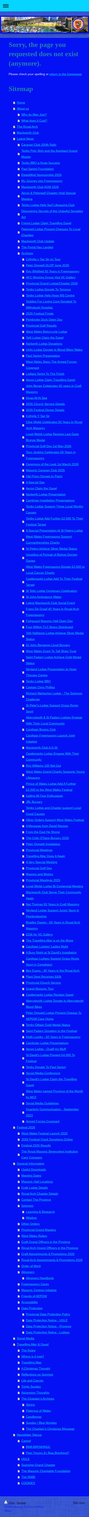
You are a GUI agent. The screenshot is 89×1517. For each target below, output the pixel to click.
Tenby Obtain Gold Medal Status (48, 1025)
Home (21, 102)
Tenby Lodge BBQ (38, 681)
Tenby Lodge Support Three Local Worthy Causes (54, 509)
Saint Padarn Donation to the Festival (51, 1031)
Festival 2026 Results (36, 1145)
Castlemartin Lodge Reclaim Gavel (49, 994)
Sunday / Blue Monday (41, 1422)
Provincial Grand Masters (38, 1230)
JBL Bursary (34, 801)
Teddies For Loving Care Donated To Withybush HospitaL (51, 304)
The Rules (28, 1350)
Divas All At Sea (36, 398)
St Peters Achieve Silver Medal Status (51, 548)
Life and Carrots (32, 1380)
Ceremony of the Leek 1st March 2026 (52, 464)
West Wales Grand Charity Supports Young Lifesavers (55, 774)
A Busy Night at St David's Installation (51, 952)
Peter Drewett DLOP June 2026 (47, 265)
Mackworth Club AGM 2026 (40, 187)
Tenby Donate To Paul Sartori (46, 1067)
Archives (27, 253)
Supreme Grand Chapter (38, 1465)
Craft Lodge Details (34, 1187)
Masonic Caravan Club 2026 (45, 470)
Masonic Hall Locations (37, 1181)
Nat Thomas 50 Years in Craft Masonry (52, 904)
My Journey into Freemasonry (41, 181)
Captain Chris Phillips (40, 687)
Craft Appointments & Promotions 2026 (48, 1254)
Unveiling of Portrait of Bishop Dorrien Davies (51, 557)
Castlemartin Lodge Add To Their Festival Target (54, 581)
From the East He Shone (43, 832)
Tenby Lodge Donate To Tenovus (48, 289)
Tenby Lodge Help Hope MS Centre (50, 295)
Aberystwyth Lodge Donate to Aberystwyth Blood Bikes (55, 1003)
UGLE (25, 1459)
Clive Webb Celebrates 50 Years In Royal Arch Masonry (54, 425)
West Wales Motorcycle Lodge (46, 331)
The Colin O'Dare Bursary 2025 (47, 838)
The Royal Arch (27, 126)
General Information (30, 1163)
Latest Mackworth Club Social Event (50, 603)
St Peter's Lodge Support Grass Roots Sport (52, 708)
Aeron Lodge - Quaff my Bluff (46, 1049)
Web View (79, 1502)
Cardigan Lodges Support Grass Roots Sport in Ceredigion (52, 961)
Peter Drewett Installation (43, 844)
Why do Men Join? (34, 114)
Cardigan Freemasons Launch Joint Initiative (50, 738)
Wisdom (31, 1217)
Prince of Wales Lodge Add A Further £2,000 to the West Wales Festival (51, 786)
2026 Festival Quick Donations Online (47, 1139)
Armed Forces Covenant (42, 1121)
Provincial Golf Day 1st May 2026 (48, 446)
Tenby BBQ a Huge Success (40, 162)
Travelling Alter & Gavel (33, 1344)
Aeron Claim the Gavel (41, 488)
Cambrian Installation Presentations (50, 500)
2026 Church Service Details (45, 404)
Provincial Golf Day (39, 868)
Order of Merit (31, 1266)
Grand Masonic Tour (40, 988)
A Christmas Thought (35, 1368)
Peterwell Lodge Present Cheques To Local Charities (50, 232)
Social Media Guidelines (42, 1103)
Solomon (27, 1205)
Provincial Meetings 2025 (43, 880)
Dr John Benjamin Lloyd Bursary (48, 645)
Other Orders (30, 1223)
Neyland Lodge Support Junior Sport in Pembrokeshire (52, 913)
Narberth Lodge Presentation (46, 494)
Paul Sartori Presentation (43, 355)
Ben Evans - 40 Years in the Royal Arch (52, 970)
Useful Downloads (33, 1169)
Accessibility (29, 1302)
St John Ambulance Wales (43, 597)
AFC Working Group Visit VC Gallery (51, 277)
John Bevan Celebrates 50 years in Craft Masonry (53, 389)
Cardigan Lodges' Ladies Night (47, 946)
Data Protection (32, 1308)
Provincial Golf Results (41, 325)
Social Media (25, 1338)
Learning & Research (40, 1211)
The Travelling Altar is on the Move (49, 940)
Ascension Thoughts (35, 1392)
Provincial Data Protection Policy (48, 1314)
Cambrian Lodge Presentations (47, 1043)
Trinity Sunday (31, 1386)
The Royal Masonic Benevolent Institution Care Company (49, 1154)
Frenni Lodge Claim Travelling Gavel (46, 223)
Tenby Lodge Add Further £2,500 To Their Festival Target (54, 521)
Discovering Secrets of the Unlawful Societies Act (52, 214)
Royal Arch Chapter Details (39, 1193)
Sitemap (21, 1502)
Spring (30, 1404)
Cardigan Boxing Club (41, 729)
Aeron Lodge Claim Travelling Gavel (50, 380)
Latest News (25, 138)
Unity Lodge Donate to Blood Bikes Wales (54, 349)
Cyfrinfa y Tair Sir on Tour (43, 259)
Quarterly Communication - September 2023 (52, 1112)
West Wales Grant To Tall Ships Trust (51, 651)
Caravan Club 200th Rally (38, 144)
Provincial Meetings (39, 850)
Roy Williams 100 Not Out (43, 765)
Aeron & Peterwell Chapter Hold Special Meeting (48, 196)
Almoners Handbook (40, 1278)
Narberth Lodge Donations (44, 343)
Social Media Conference (43, 1073)
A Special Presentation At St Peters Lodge (54, 530)
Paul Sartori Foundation (37, 169)
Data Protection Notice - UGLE (47, 1320)
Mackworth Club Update (37, 241)
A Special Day (35, 482)
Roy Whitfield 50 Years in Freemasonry (52, 271)
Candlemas (33, 1416)
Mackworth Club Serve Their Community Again (53, 895)
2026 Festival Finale (40, 313)
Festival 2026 (26, 1127)
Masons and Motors (39, 874)
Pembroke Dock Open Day (44, 319)
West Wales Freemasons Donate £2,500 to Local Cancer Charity (55, 569)
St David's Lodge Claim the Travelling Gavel (51, 1082)
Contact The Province (36, 1199)
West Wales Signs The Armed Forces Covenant (51, 364)
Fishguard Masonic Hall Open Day (49, 621)
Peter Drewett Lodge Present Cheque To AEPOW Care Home (53, 1016)
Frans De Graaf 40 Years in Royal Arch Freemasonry (52, 612)
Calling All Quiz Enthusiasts (44, 795)
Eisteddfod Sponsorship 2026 (41, 175)
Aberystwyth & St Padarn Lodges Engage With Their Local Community (54, 720)
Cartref (26, 1441)
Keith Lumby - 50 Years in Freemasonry (53, 1037)
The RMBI (28, 1477)
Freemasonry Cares (35, 1284)
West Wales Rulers (34, 1236)
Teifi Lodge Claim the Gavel (45, 337)
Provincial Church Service (43, 982)
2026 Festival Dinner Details (45, 410)
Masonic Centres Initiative (39, 1290)
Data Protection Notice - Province (48, 1326)
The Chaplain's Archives (37, 1398)
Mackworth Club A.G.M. (42, 747)
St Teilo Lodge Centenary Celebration (51, 591)
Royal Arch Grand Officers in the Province (49, 1248)
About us (23, 108)
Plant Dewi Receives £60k (43, 976)
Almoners (27, 1272)
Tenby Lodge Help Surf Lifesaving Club (48, 205)
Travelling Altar (31, 1362)
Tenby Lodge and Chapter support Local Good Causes (53, 811)
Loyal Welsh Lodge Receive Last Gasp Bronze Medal (52, 437)
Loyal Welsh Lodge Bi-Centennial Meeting (54, 886)
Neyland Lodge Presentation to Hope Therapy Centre (51, 672)
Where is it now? (32, 1356)
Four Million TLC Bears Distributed (49, 627)
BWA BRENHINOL (38, 1447)
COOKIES (28, 1483)
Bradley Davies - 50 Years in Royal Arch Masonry (53, 925)
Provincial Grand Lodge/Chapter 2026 (52, 283)
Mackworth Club (28, 132)
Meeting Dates (31, 1175)
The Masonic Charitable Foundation (45, 1471)
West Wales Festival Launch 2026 (44, 1133)
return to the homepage (65, 74)
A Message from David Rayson (47, 826)
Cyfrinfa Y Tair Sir (38, 416)
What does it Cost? (34, 120)
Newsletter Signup (29, 1434)
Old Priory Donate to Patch (44, 476)
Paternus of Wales (38, 1410)
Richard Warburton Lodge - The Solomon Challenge (54, 696)
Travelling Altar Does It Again (45, 856)
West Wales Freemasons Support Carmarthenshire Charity (49, 539)
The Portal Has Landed (37, 247)
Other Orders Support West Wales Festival (55, 820)
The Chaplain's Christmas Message (50, 1428)
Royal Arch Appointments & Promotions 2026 (52, 1260)
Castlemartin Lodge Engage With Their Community (52, 756)
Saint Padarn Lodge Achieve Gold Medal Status (53, 660)
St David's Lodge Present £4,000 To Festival (50, 1058)
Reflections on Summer (37, 1374)
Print (11, 1502)
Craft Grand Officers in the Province (45, 1242)
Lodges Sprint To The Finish (45, 373)
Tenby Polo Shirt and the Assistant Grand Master (49, 153)
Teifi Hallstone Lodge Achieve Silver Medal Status (55, 636)
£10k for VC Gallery (39, 934)
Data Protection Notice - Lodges (48, 1332)
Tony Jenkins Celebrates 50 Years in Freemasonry (51, 455)
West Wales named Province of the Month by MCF (54, 1094)
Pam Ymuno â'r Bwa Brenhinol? (47, 1453)
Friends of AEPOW (34, 1296)
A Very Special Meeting (41, 862)
